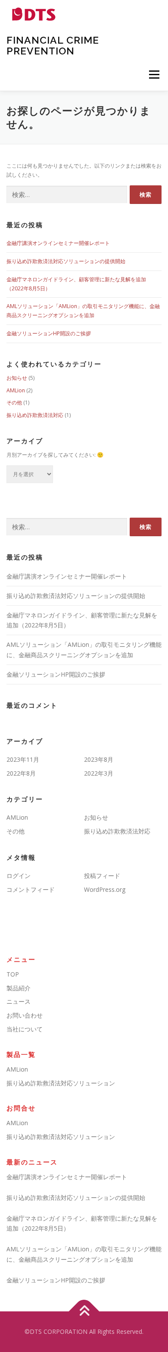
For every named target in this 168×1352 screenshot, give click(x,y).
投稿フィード (102, 876)
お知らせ (16, 378)
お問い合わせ (24, 1015)
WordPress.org (104, 889)
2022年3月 (98, 773)
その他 (14, 402)
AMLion (15, 390)
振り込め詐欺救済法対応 (34, 415)
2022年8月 (21, 773)
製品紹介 (18, 988)
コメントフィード (30, 889)
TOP (12, 974)
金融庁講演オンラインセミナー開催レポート (58, 243)
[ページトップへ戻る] (84, 1311)
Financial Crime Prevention (52, 45)
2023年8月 (98, 759)
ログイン (18, 876)
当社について (24, 1029)
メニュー (154, 74)
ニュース (18, 1001)
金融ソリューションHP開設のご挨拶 (48, 333)
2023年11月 (22, 759)
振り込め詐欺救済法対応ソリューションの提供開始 (65, 261)
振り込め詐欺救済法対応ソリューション (60, 1083)
